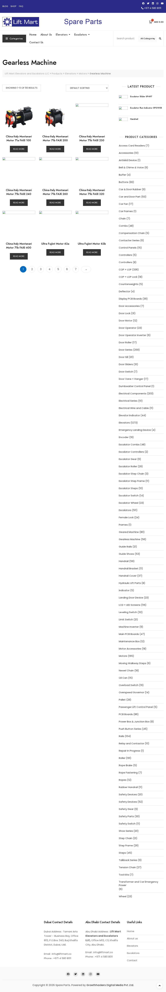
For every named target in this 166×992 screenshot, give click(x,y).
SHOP (13, 6)
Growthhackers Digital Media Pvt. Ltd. (110, 985)
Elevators (62, 34)
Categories (16, 38)
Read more (18, 149)
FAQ (21, 6)
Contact (132, 960)
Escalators (80, 34)
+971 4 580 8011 (152, 8)
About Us (46, 34)
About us (132, 938)
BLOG (5, 6)
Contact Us (36, 42)
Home (33, 34)
